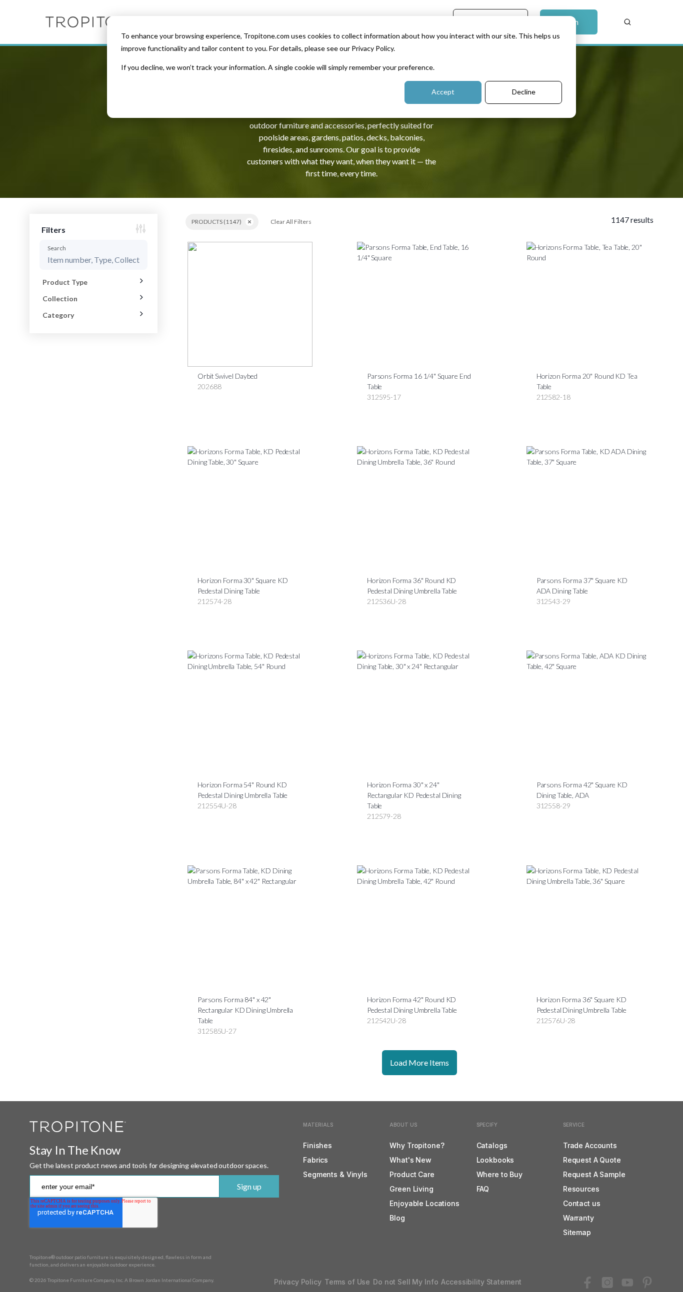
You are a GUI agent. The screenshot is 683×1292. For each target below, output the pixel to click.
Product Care (412, 1174)
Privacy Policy (298, 1282)
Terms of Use (347, 1282)
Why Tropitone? (417, 1145)
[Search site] (628, 22)
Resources (581, 1189)
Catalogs (492, 1145)
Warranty (578, 1218)
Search (57, 248)
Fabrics (315, 1160)
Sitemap (577, 1232)
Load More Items (419, 1062)
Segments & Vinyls (335, 1174)
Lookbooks (495, 1160)
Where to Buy (499, 1174)
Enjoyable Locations (424, 1203)
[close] (249, 222)
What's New (411, 1160)
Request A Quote (592, 1160)
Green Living (411, 1189)
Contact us (581, 1203)
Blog (397, 1218)
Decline (524, 91)
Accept (443, 91)
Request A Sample (594, 1174)
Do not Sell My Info (405, 1282)
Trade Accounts (590, 1145)
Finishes (317, 1145)
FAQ (483, 1189)
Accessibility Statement (481, 1282)
